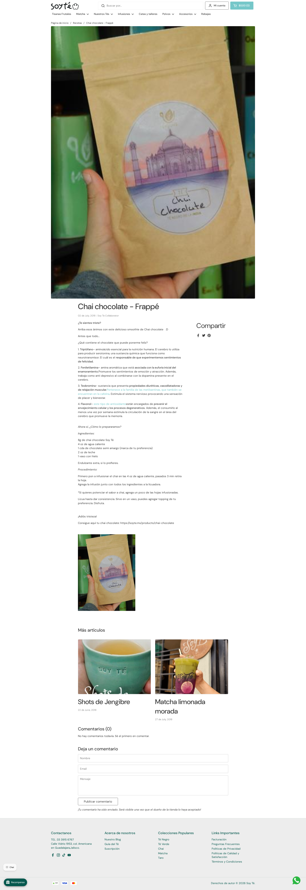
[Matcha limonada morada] (191, 666)
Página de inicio (60, 23)
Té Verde (163, 844)
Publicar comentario (98, 802)
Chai (161, 848)
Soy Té (250, 883)
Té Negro (163, 839)
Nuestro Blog (113, 839)
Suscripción (112, 848)
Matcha (163, 853)
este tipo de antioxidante (110, 404)
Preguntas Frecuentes (226, 844)
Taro (161, 858)
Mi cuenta (219, 5)
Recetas (77, 23)
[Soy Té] (65, 6)
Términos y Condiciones (227, 861)
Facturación (219, 839)
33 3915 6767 (65, 839)
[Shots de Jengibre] (114, 666)
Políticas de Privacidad (226, 848)
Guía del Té (112, 844)
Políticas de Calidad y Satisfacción (225, 855)
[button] (241, 6)
